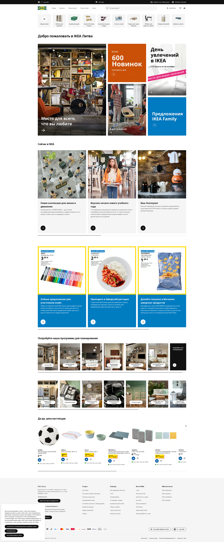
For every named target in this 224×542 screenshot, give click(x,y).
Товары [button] (54, 8)
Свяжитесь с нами (181, 538)
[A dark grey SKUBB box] (70, 394)
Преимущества (42, 497)
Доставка (85, 490)
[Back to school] (127, 110)
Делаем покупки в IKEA (117, 503)
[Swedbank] (78, 529)
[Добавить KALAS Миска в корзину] (86, 459)
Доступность (144, 538)
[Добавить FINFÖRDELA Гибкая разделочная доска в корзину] (110, 461)
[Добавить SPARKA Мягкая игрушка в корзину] (39, 460)
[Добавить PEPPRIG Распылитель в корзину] (180, 458)
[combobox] (130, 8)
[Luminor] (83, 529)
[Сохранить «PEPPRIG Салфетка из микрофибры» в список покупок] (161, 461)
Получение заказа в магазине (91, 493)
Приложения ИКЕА (141, 510)
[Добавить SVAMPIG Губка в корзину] (133, 458)
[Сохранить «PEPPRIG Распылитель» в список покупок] (184, 458)
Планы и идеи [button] (84, 8)
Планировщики (114, 497)
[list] (112, 20)
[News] (127, 63)
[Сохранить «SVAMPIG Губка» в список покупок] (137, 458)
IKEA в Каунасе (166, 493)
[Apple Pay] (100, 529)
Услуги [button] (94, 8)
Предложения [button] (72, 8)
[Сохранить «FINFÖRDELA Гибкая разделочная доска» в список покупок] (114, 461)
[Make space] (72, 90)
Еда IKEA (138, 500)
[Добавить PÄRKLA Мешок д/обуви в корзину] (63, 459)
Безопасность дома (142, 497)
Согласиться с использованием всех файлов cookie (21, 526)
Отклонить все (11, 531)
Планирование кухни (88, 500)
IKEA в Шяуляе (166, 500)
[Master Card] (62, 529)
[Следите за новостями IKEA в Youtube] (47, 529)
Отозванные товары (116, 500)
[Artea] (94, 529)
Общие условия (115, 507)
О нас (137, 490)
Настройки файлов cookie (14, 535)
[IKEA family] (167, 116)
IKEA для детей (140, 493)
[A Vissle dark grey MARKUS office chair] (180, 394)
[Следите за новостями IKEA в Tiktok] (51, 529)
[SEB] (89, 529)
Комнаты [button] (62, 8)
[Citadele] (73, 529)
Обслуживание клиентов (117, 490)
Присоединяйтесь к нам (143, 513)
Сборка (84, 513)
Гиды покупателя (115, 510)
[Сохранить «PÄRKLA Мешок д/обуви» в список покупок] (67, 459)
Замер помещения (87, 510)
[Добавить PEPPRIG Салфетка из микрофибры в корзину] (157, 461)
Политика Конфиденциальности (167, 538)
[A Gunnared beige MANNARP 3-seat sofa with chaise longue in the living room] (158, 356)
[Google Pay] (105, 529)
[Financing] (56, 529)
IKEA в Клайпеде (167, 497)
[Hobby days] (167, 69)
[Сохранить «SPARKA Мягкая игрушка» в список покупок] (44, 460)
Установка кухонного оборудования (93, 503)
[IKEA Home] (42, 8)
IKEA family (139, 507)
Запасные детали (115, 513)
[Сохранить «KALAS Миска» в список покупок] (90, 459)
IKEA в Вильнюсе (167, 490)
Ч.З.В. (111, 493)
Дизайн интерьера (87, 507)
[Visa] (67, 529)
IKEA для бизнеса (141, 503)
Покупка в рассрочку (88, 497)
